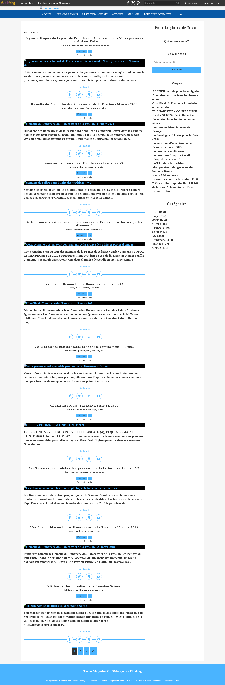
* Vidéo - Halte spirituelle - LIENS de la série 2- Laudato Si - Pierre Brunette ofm (175, 187)
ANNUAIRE (134, 14)
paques (88, 45)
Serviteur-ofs (62, 681)
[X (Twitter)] (133, 3)
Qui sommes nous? (177, 41)
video (100, 409)
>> (93, 651)
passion (96, 45)
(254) (162, 239)
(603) (159, 219)
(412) (159, 231)
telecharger (91, 409)
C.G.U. (130, 681)
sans (88, 350)
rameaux (84, 472)
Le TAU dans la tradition (168, 163)
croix (71, 288)
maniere (74, 472)
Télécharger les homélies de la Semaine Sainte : (84, 586)
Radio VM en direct (165, 175)
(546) (159, 223)
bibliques (68, 590)
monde (77, 531)
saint (95, 108)
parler (85, 229)
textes (101, 590)
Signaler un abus (117, 681)
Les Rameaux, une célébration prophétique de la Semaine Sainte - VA (84, 468)
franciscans (65, 45)
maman (77, 229)
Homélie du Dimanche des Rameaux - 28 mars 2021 (84, 284)
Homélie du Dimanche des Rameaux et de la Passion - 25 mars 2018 (84, 527)
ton (92, 288)
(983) (159, 212)
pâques (88, 108)
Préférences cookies (171, 681)
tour (101, 229)
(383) (158, 235)
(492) (161, 227)
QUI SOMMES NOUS (67, 14)
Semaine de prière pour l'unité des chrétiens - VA (84, 163)
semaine (105, 45)
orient (78, 167)
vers (97, 288)
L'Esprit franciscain (95, 14)
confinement (71, 350)
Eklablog (136, 671)
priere (85, 167)
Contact (104, 681)
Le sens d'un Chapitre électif (171, 155)
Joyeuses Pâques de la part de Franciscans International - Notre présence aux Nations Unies (84, 40)
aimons (69, 229)
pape (81, 108)
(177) (160, 243)
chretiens (70, 167)
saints (92, 472)
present (81, 350)
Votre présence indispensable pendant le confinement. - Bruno (84, 346)
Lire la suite (84, 87)
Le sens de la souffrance (168, 151)
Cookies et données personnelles (148, 681)
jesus (75, 108)
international (77, 45)
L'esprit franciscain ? (166, 159)
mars (78, 288)
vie (102, 350)
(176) (160, 247)
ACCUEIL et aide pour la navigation (176, 91)
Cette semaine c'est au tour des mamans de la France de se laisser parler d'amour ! (84, 223)
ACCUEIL (47, 14)
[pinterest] (138, 3)
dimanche (66, 108)
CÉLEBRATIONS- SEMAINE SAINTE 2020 (84, 405)
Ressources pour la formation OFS (175, 179)
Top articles (93, 681)
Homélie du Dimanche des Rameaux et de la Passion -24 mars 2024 (84, 104)
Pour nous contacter (157, 14)
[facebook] (128, 3)
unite (100, 167)
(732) (159, 216)
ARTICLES (117, 14)
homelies (78, 590)
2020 (68, 409)
